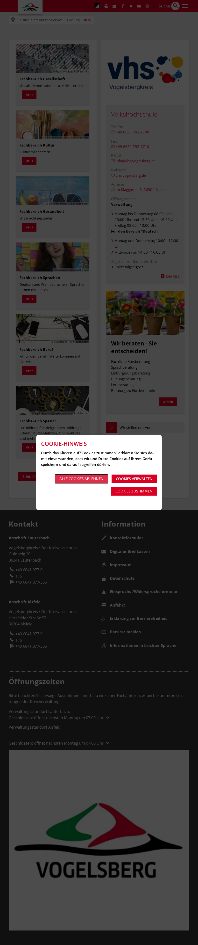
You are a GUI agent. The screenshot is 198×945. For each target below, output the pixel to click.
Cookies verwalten (134, 478)
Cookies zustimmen (134, 491)
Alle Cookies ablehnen (81, 478)
